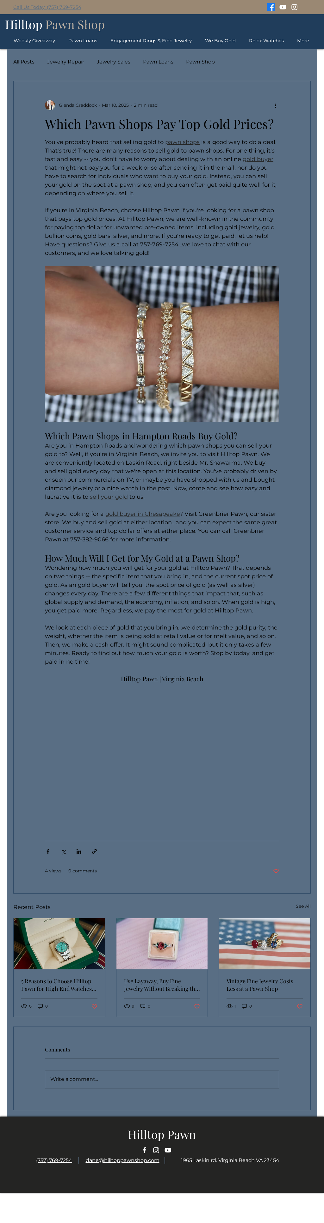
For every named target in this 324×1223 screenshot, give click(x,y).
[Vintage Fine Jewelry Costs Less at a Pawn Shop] (264, 943)
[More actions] (275, 105)
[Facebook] (271, 7)
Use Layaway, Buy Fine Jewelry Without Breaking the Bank (161, 984)
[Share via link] (94, 851)
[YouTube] (283, 7)
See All (303, 906)
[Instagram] (294, 7)
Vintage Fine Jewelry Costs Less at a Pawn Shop (260, 984)
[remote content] (162, 754)
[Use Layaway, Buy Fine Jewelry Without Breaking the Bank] (162, 943)
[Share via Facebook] (48, 851)
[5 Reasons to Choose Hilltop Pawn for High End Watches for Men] (59, 943)
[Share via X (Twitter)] (63, 851)
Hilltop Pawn (162, 1134)
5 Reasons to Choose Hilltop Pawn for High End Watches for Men (56, 984)
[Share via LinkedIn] (79, 851)
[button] (266, 40)
